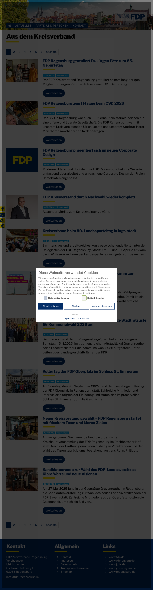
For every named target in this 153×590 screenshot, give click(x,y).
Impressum (69, 318)
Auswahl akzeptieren (102, 306)
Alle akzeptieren (51, 306)
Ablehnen (76, 306)
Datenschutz (83, 318)
